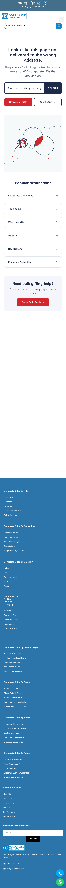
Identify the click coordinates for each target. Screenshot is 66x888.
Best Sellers (33, 248)
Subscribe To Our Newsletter (16, 825)
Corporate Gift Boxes (33, 195)
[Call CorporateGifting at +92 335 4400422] (60, 873)
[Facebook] (20, 2)
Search (53, 88)
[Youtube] (45, 3)
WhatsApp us (47, 102)
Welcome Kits (33, 222)
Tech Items (33, 208)
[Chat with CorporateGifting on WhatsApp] (60, 882)
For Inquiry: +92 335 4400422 (33, 7)
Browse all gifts (18, 102)
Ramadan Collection (33, 262)
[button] (61, 19)
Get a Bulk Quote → (33, 302)
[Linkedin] (33, 3)
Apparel (33, 235)
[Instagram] (26, 3)
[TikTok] (39, 3)
